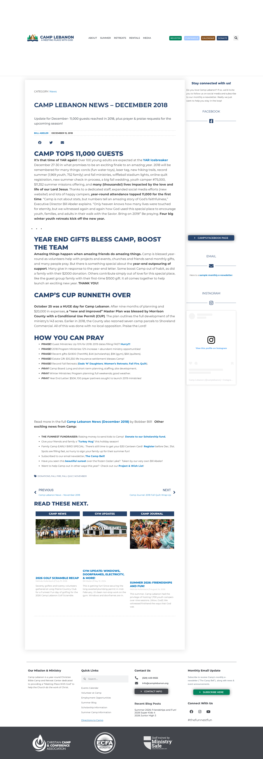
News (53, 91)
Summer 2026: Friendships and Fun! (155, 709)
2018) (124, 421)
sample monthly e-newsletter (215, 275)
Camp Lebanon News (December (93, 421)
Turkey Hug (86, 441)
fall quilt (68, 476)
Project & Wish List (131, 465)
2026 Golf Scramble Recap (57, 578)
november (80, 476)
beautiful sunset (75, 461)
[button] (236, 38)
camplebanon (213, 380)
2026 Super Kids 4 (145, 712)
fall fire (56, 476)
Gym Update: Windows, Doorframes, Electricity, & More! (103, 574)
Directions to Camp (92, 720)
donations (44, 476)
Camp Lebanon (196, 380)
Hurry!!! (125, 344)
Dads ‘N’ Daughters (90, 363)
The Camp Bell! (95, 456)
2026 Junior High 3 (145, 715)
